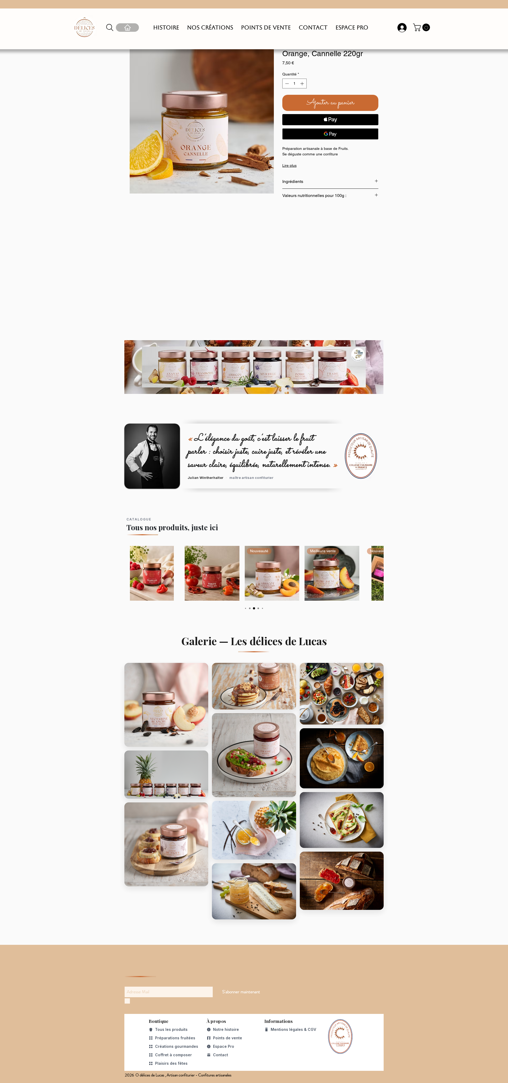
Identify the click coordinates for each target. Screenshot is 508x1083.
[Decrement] (286, 83)
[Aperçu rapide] (152, 573)
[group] (254, 573)
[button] (422, 27)
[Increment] (302, 83)
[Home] (127, 27)
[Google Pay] (330, 134)
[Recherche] (110, 27)
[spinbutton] (294, 83)
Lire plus (289, 165)
